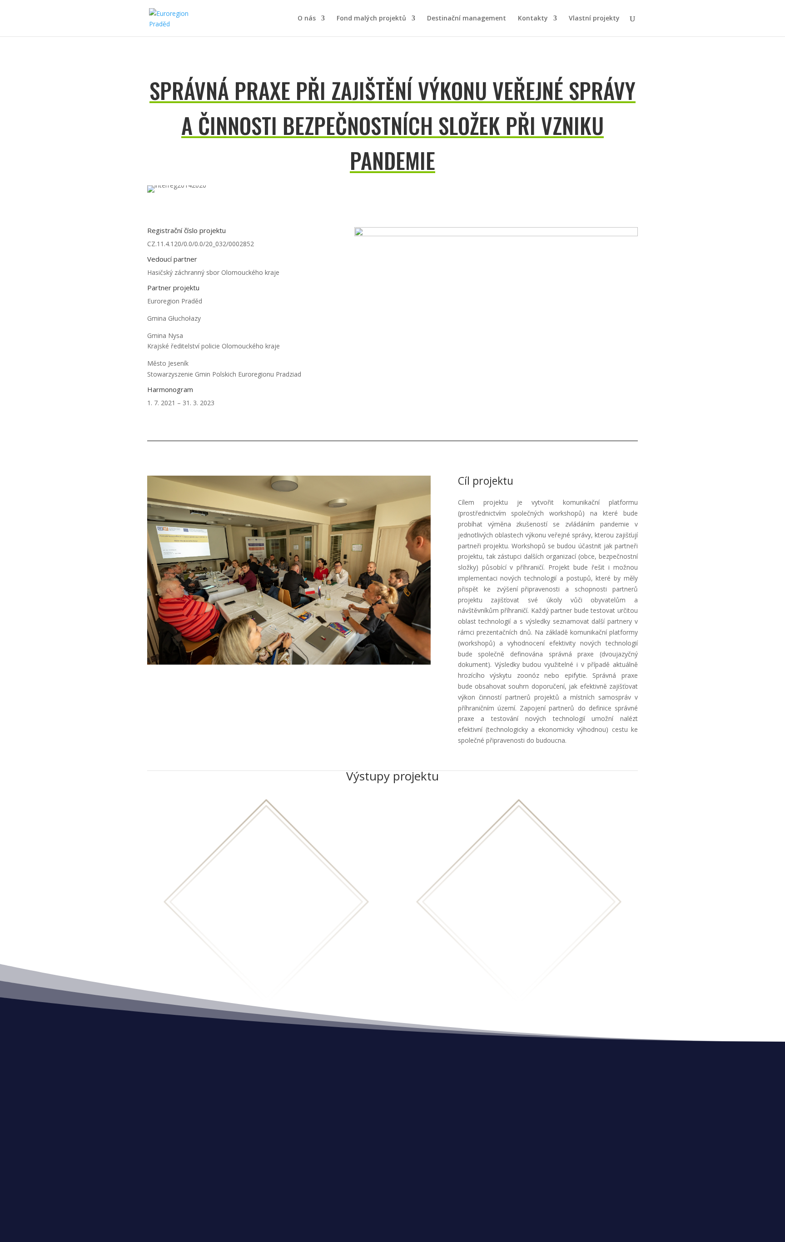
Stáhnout (266, 935)
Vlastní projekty (594, 18)
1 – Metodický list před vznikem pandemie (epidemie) (519, 894)
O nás (307, 18)
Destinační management (466, 18)
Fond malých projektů (371, 18)
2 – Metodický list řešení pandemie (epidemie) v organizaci (519, 925)
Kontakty (533, 18)
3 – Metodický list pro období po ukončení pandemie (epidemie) (519, 956)
